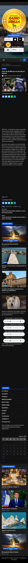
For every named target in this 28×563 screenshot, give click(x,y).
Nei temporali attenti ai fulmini (14, 234)
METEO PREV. (5, 402)
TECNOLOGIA (5, 416)
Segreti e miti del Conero (14, 520)
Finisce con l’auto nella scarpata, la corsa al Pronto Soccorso (13, 210)
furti (20, 206)
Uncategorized (6, 421)
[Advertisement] (14, 113)
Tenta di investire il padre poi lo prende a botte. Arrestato (14, 217)
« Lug (3, 461)
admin (5, 75)
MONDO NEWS (6, 405)
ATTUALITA (5, 240)
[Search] (20, 60)
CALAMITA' (11, 240)
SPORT (4, 413)
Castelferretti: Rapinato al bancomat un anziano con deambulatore (14, 279)
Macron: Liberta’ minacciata (14, 499)
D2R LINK (24, 60)
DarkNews (22, 558)
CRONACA (4, 68)
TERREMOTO (5, 419)
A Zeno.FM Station (14, 52)
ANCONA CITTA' (9, 206)
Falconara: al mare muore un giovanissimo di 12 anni (14, 256)
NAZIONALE (5, 408)
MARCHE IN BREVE (7, 399)
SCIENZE (4, 410)
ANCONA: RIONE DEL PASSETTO (14, 477)
